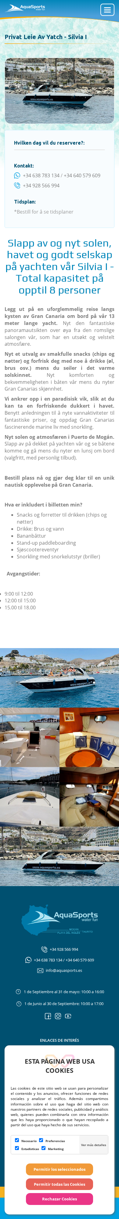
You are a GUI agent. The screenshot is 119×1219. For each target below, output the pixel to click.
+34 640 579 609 (82, 175)
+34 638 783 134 (41, 175)
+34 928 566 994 (41, 185)
